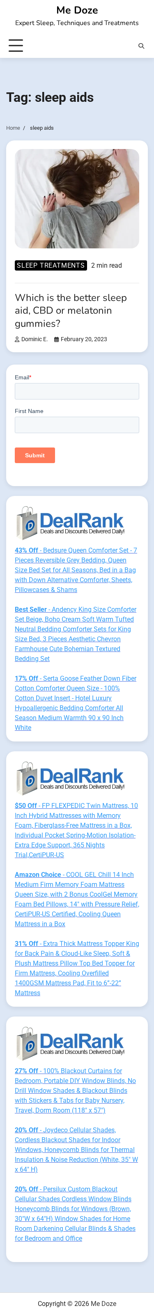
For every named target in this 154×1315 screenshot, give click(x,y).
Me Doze (77, 10)
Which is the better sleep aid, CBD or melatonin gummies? (71, 310)
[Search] (141, 46)
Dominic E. (34, 339)
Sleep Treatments (51, 265)
